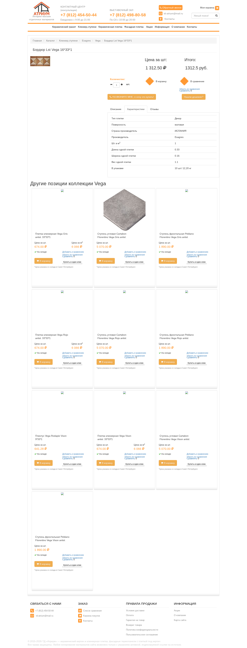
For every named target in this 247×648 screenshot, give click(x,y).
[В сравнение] (184, 81)
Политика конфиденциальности (142, 629)
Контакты (169, 19)
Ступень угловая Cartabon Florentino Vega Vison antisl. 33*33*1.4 (175, 439)
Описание (115, 109)
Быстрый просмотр (63, 220)
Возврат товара (134, 625)
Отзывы (154, 109)
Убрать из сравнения (189, 89)
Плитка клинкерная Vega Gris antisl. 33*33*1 (51, 235)
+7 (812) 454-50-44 (78, 14)
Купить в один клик (72, 262)
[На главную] (42, 8)
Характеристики (136, 109)
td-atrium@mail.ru (173, 13)
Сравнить (184, 90)
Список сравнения (92, 610)
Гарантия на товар (135, 620)
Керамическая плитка (110, 27)
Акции (149, 27)
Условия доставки (135, 610)
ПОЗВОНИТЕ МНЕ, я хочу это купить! (133, 96)
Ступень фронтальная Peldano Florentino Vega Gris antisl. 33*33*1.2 (177, 237)
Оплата (130, 615)
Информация (162, 27)
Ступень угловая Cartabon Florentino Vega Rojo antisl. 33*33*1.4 (112, 338)
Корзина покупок (91, 615)
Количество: (117, 79)
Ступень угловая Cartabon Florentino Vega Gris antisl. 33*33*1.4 (111, 237)
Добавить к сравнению (73, 252)
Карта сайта (180, 620)
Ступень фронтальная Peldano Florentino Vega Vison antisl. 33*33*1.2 (52, 540)
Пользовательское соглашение (142, 634)
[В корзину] (217, 8)
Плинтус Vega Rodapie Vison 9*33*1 (51, 437)
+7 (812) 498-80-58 (128, 14)
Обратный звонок (171, 7)
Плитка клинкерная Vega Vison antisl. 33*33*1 (114, 437)
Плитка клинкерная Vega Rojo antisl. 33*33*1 (51, 336)
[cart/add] (149, 81)
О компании (178, 27)
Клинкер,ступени (87, 27)
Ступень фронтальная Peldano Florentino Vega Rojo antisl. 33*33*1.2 (177, 338)
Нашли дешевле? (193, 96)
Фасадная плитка (133, 27)
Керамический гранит (64, 27)
